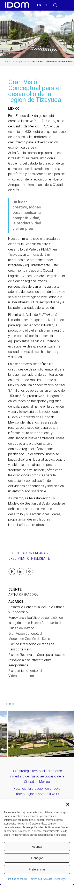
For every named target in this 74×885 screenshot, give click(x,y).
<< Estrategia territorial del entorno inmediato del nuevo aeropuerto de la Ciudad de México (37, 776)
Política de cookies (18, 879)
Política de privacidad (41, 879)
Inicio (8, 61)
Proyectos (21, 61)
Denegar (37, 858)
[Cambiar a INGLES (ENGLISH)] (45, 5)
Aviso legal (60, 879)
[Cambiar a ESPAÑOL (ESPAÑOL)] (39, 5)
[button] (68, 804)
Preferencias (37, 869)
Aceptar (37, 846)
